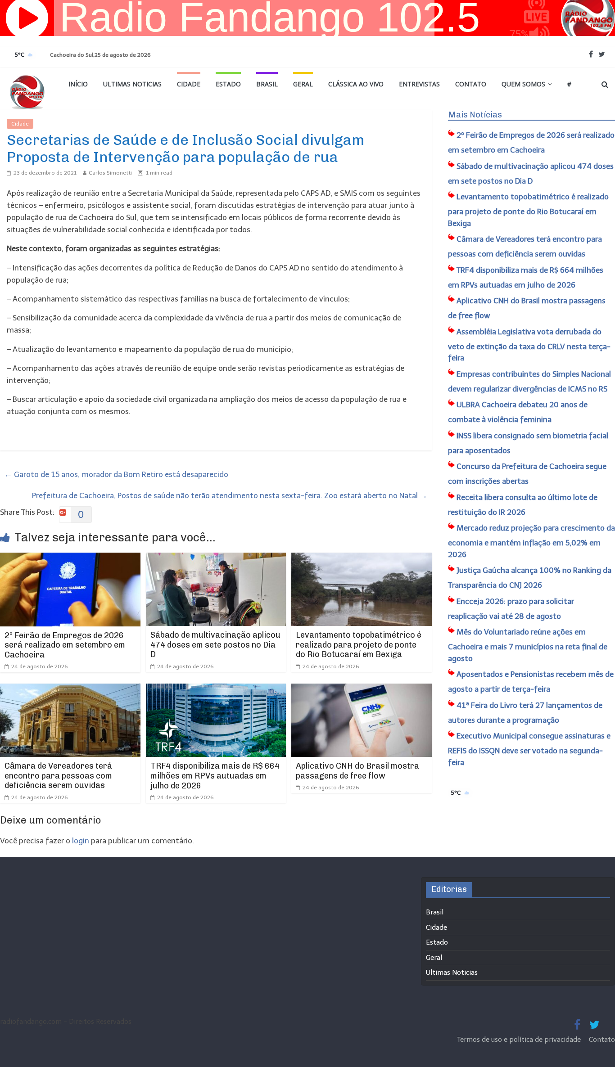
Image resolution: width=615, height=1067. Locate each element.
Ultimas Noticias (132, 84)
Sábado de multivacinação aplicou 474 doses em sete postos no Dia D (215, 644)
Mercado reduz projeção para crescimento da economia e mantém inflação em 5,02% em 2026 (531, 541)
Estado (228, 84)
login (80, 840)
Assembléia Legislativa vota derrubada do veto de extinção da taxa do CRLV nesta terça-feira (529, 345)
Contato (470, 84)
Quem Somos (523, 84)
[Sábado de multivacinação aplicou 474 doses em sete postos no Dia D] (216, 558)
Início (78, 84)
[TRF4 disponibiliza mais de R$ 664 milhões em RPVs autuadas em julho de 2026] (216, 689)
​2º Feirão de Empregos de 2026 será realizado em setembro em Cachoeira (65, 645)
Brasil (267, 84)
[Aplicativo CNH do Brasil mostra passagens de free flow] (361, 689)
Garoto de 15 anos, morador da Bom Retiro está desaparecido (116, 474)
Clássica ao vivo (356, 84)
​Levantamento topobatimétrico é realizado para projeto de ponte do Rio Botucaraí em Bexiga (358, 644)
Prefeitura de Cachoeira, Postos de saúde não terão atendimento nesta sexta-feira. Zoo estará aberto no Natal (229, 495)
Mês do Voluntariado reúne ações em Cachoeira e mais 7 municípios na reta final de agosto (527, 645)
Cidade (188, 84)
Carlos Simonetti (110, 173)
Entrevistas (419, 84)
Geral (303, 84)
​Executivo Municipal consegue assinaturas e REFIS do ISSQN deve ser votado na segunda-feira (529, 749)
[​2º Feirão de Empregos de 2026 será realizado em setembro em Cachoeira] (70, 558)
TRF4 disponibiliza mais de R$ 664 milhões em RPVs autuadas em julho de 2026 (215, 775)
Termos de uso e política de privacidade (520, 1039)
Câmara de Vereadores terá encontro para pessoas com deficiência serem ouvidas (58, 775)
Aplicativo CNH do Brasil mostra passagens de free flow (357, 771)
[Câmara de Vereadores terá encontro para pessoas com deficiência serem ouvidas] (70, 689)
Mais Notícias (475, 115)
